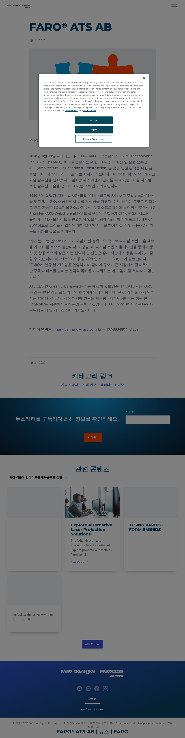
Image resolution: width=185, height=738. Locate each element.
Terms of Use (89, 110)
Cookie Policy (71, 110)
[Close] (144, 78)
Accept (93, 120)
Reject (94, 129)
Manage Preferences (93, 139)
